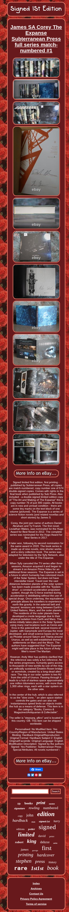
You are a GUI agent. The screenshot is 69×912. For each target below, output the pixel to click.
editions (20, 829)
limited (26, 834)
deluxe (44, 842)
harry (57, 821)
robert (19, 842)
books (28, 803)
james (25, 849)
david (42, 836)
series (55, 843)
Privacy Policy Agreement (36, 898)
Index (36, 883)
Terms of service (36, 903)
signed (47, 827)
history (52, 862)
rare (20, 868)
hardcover (45, 855)
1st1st (37, 868)
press (40, 861)
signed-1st (44, 821)
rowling (34, 808)
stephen (23, 861)
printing (25, 854)
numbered (50, 808)
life (19, 803)
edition (46, 814)
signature (19, 808)
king (31, 841)
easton (52, 803)
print (40, 802)
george (35, 850)
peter (51, 836)
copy (20, 816)
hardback (20, 820)
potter (31, 829)
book (53, 867)
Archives (36, 888)
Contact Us (36, 893)
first (47, 848)
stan (33, 822)
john (29, 815)
